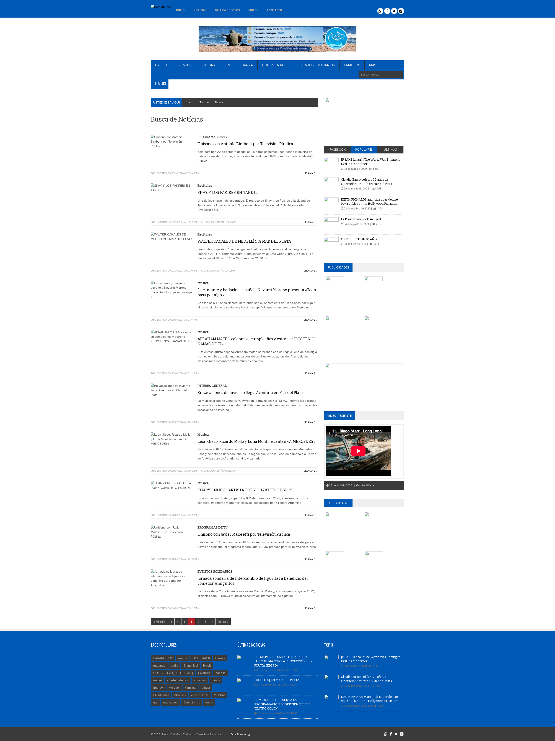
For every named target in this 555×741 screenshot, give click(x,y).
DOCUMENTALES (275, 65)
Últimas (390, 149)
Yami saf (190, 687)
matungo (159, 665)
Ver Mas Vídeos (365, 485)
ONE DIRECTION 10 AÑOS (360, 239)
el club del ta (200, 695)
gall (155, 702)
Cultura (208, 65)
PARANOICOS (163, 658)
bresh (207, 665)
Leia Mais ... (311, 173)
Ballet (161, 65)
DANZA (247, 65)
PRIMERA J (161, 695)
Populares (364, 149)
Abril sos (180, 695)
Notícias (204, 102)
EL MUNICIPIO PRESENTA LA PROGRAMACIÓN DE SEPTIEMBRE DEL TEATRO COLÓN (282, 704)
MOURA (219, 695)
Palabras (204, 673)
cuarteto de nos (178, 680)
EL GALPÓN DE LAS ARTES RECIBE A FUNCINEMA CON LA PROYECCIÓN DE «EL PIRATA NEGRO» (285, 661)
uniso (209, 702)
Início (189, 102)
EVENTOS (184, 65)
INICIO (180, 10)
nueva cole (170, 702)
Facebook (337, 149)
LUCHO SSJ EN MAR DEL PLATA (276, 680)
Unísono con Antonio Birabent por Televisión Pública (245, 144)
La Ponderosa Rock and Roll (361, 219)
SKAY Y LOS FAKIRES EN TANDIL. (228, 192)
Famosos (352, 65)
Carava (220, 658)
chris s (215, 680)
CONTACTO (274, 10)
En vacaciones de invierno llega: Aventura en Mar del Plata (250, 392)
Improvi (158, 687)
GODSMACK (201, 658)
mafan (157, 680)
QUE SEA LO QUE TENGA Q (173, 673)
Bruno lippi (190, 665)
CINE (228, 65)
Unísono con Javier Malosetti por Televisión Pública (244, 534)
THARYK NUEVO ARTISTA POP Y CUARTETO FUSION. (245, 490)
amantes (200, 680)
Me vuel (174, 687)
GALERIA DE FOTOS (227, 10)
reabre (182, 658)
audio (174, 665)
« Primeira (159, 621)
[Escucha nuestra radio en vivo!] (293, 9)
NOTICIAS (199, 10)
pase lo (220, 673)
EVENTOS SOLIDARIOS (316, 65)
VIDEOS (253, 10)
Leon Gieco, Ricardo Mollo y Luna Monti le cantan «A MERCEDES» (256, 441)
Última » (223, 621)
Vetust (206, 687)
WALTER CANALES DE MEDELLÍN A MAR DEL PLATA (244, 241)
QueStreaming (240, 734)
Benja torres (191, 702)
